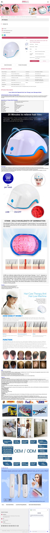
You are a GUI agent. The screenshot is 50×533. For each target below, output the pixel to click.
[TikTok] (14, 526)
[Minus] (47, 510)
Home (3, 16)
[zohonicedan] (18, 526)
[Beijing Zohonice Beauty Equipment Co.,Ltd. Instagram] (8, 526)
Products (6, 16)
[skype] (5, 35)
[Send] (47, 531)
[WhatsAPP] (2, 35)
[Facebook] (6, 526)
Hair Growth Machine (12, 16)
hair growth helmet (9, 504)
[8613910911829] (16, 526)
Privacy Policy (4, 530)
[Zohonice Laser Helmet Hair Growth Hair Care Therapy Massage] (11, 50)
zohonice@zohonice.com (7, 30)
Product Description (22, 64)
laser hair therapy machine (21, 504)
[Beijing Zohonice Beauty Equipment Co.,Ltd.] (25, 2)
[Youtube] (10, 526)
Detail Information (8, 64)
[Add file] (30, 531)
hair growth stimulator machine (35, 504)
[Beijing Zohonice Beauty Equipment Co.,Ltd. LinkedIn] (12, 526)
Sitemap (8, 530)
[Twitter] (4, 526)
